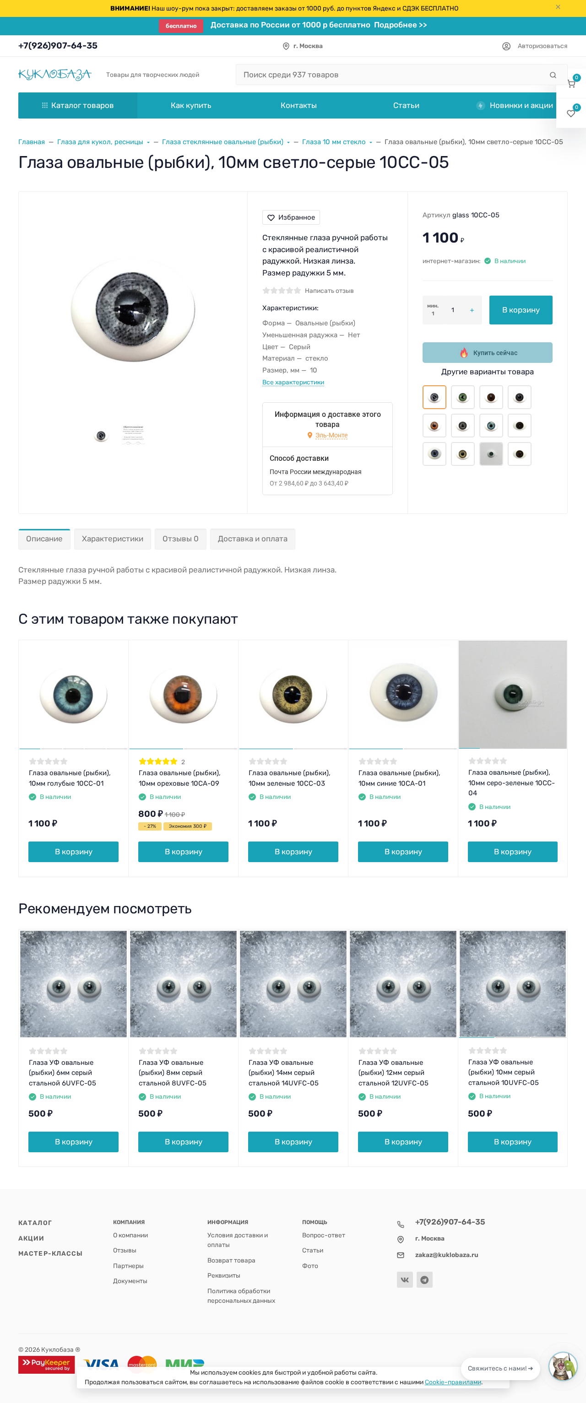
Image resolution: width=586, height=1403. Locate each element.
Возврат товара (231, 1260)
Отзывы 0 (181, 538)
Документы (130, 1280)
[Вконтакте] (405, 1280)
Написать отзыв (329, 290)
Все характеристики (293, 382)
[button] (571, 83)
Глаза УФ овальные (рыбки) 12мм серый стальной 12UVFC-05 (393, 1072)
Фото (310, 1265)
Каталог (35, 1222)
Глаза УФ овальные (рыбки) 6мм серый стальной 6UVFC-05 (62, 1072)
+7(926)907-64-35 (58, 45)
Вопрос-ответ (323, 1235)
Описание (44, 538)
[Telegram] (425, 1280)
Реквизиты (223, 1275)
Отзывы (124, 1250)
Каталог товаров (82, 105)
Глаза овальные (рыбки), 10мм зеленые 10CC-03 (290, 778)
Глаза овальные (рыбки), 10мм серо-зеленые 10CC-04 (511, 782)
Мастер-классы (50, 1253)
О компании (130, 1235)
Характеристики (112, 538)
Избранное (296, 217)
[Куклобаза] (55, 74)
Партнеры (128, 1265)
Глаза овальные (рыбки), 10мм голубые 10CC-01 (70, 778)
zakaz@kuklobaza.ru (446, 1254)
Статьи (312, 1250)
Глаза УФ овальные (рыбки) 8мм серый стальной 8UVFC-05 (172, 1072)
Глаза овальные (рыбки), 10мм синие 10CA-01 (399, 778)
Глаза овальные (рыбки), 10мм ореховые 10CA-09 (180, 778)
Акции (31, 1238)
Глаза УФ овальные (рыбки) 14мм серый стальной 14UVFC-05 (284, 1072)
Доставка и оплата (253, 538)
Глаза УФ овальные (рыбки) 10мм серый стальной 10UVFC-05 (503, 1072)
